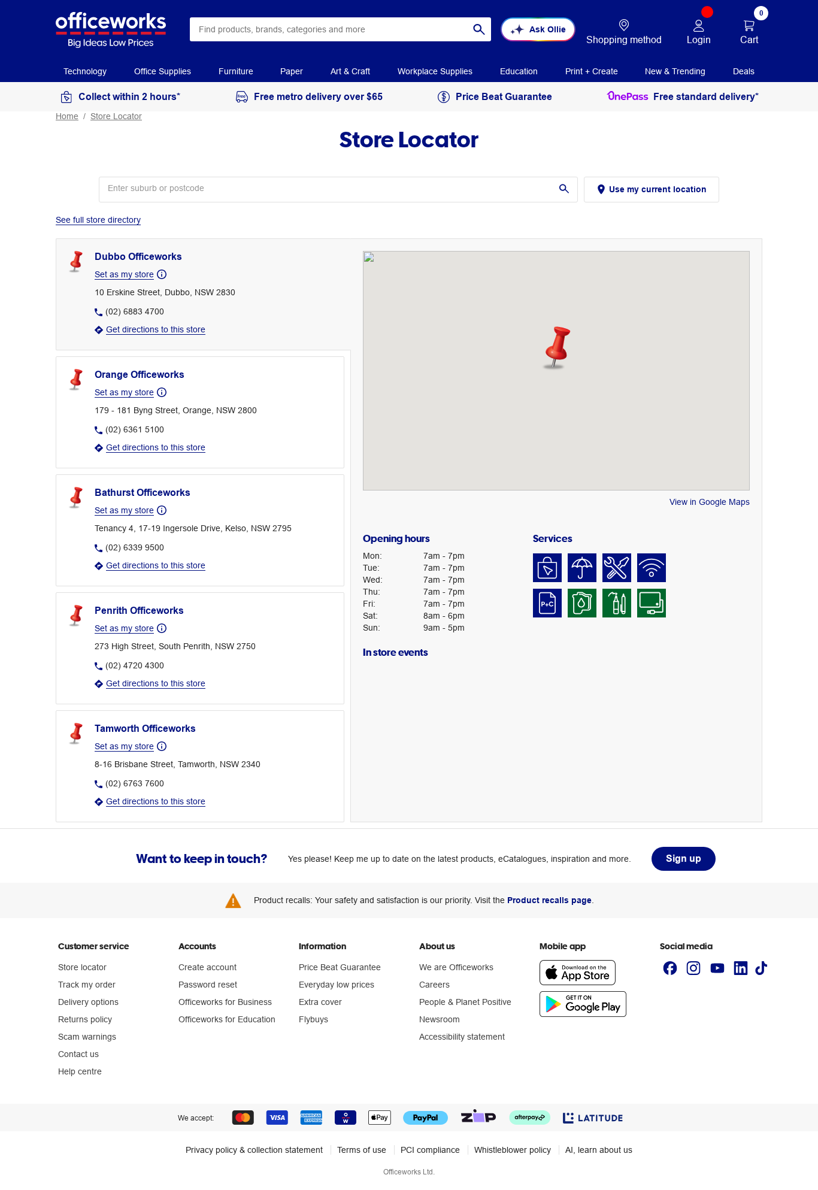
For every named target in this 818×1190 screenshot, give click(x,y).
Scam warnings (87, 1036)
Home (67, 116)
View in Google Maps (709, 502)
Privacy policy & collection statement (254, 1150)
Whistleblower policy (512, 1150)
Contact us (78, 1054)
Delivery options (88, 1002)
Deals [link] (744, 71)
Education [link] (519, 71)
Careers (434, 984)
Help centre (80, 1071)
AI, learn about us (598, 1150)
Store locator (82, 967)
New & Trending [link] (675, 71)
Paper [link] (291, 71)
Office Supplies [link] (162, 71)
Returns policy (85, 1019)
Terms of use (361, 1150)
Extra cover (320, 1002)
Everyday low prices (336, 984)
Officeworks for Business (225, 1002)
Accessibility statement (462, 1036)
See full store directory (98, 220)
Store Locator (116, 116)
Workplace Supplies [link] (435, 71)
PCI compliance (430, 1150)
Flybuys (313, 1019)
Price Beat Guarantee (340, 967)
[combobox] (340, 29)
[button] (556, 348)
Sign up (683, 858)
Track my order (87, 984)
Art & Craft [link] (350, 71)
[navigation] (85, 71)
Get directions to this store (155, 329)
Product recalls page (549, 900)
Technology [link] (85, 71)
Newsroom (439, 1019)
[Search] (479, 29)
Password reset (207, 984)
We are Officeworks (456, 967)
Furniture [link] (236, 71)
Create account (207, 967)
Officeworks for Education (226, 1019)
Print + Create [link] (591, 71)
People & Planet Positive (465, 1002)
